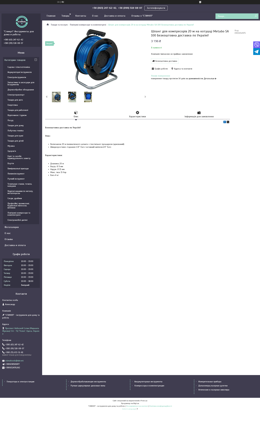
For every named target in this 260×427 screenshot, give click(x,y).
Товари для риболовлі (18, 110)
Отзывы (9, 239)
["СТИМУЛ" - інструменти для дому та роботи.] (22, 22)
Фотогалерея (12, 227)
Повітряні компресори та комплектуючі (88, 24)
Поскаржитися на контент (137, 406)
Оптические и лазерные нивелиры (213, 389)
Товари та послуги (59, 24)
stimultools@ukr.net (14, 360)
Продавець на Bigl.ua (130, 403)
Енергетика (13, 105)
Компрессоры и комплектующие (149, 385)
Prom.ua (144, 401)
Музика (11, 146)
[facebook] (224, 122)
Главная (51, 15)
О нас (95, 15)
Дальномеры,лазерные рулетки (213, 385)
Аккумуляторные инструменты (148, 381)
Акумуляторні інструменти (20, 72)
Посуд (10, 120)
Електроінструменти (17, 77)
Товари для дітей (15, 141)
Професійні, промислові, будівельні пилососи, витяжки (18, 205)
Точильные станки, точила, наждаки (20, 185)
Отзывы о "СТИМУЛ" (142, 15)
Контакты (80, 15)
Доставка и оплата (114, 15)
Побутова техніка (15, 130)
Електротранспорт (16, 95)
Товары (65, 15)
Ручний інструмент (16, 179)
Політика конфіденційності (160, 406)
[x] (228, 122)
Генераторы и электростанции (20, 381)
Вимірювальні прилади (18, 168)
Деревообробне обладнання (21, 89)
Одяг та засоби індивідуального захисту (19, 157)
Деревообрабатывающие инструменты (88, 381)
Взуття (11, 163)
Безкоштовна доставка (166, 61)
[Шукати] (255, 16)
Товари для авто (15, 100)
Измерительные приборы (209, 381)
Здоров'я (12, 151)
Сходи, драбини (15, 198)
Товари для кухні (15, 135)
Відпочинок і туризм (17, 115)
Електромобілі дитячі (17, 220)
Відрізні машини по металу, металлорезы (20, 192)
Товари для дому (16, 125)
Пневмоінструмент (16, 173)
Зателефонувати (156, 7)
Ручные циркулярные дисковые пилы (88, 385)
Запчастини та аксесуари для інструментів (21, 83)
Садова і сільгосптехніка (19, 67)
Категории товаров (15, 60)
